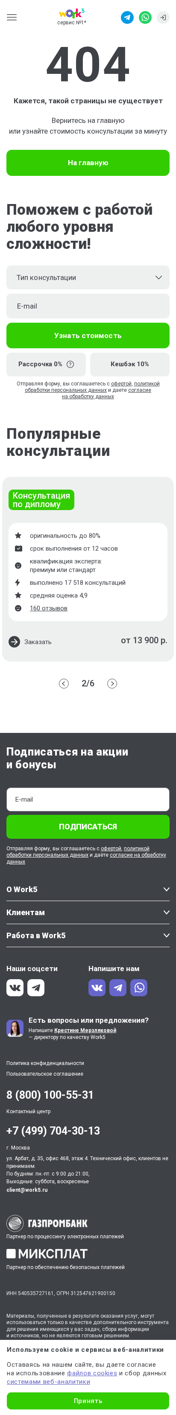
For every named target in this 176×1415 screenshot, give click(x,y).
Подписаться (88, 826)
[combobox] (88, 277)
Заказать (38, 642)
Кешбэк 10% (130, 364)
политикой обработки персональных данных (92, 387)
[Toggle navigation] (14, 17)
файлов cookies (92, 1373)
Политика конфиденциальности (45, 1063)
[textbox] (88, 277)
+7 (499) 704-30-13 (53, 1131)
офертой (121, 384)
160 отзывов (48, 608)
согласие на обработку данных (106, 393)
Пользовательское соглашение (44, 1074)
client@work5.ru (26, 1190)
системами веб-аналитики (48, 1382)
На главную (88, 162)
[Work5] (72, 13)
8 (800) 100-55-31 (50, 1095)
